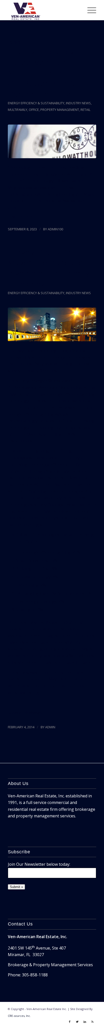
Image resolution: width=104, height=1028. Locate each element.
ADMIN (50, 727)
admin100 (55, 229)
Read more (18, 216)
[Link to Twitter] (77, 1021)
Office (34, 109)
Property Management (59, 109)
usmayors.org (26, 692)
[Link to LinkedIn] (85, 1021)
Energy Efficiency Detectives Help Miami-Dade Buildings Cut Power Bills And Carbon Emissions (50, 73)
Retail (85, 109)
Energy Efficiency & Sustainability (36, 103)
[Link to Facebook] (69, 1021)
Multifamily (17, 109)
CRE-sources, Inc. (19, 1016)
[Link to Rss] (92, 1021)
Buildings (33, 712)
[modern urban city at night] (52, 324)
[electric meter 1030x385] (52, 141)
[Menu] (89, 10)
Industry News (78, 103)
